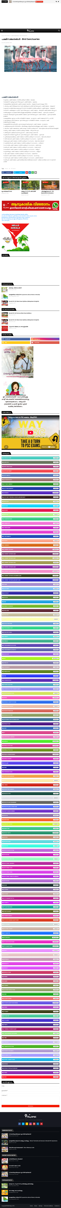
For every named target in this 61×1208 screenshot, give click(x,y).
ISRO (29, 728)
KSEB (29, 767)
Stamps (29, 1011)
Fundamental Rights (29, 649)
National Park (29, 872)
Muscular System (29, 850)
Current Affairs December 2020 (29, 575)
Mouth (29, 846)
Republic (29, 959)
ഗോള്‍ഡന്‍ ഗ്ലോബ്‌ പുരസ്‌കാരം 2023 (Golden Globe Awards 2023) (19, 216)
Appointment (29, 471)
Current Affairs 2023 (29, 567)
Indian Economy (29, 706)
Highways (29, 667)
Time (29, 1037)
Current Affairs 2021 (29, 558)
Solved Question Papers (29, 1003)
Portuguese (29, 911)
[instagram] (45, 339)
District (29, 593)
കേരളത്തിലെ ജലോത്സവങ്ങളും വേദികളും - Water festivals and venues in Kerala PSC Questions (33, 1140)
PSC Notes (7, 35)
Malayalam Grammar (29, 802)
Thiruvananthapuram (29, 1033)
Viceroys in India (29, 1051)
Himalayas (29, 671)
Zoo (29, 1077)
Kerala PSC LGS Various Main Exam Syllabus (20, 313)
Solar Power (29, 998)
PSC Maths (29, 933)
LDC (29, 780)
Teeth (29, 1024)
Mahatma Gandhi (29, 789)
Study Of (29, 1016)
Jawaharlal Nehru (29, 737)
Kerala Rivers (29, 758)
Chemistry (29, 523)
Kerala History (29, 745)
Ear (29, 601)
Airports (29, 462)
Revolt (29, 968)
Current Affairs (29, 549)
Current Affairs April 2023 (29, 571)
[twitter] (23, 1124)
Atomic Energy (29, 484)
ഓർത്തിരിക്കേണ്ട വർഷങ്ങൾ (15, 1159)
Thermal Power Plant (29, 1029)
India (29, 697)
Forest (6, 168)
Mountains (29, 841)
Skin (29, 994)
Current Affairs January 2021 (29, 580)
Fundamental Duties (29, 645)
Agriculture (29, 458)
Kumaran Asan (29, 772)
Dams (29, 584)
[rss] (16, 342)
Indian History (29, 715)
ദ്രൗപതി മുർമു (5, 220)
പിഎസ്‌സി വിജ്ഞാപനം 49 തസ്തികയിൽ (18, 326)
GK (9, 168)
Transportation (29, 1046)
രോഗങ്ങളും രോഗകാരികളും (16, 1190)
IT (29, 732)
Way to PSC (12, 1205)
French (29, 641)
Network (29, 881)
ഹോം (3, 35)
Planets (29, 902)
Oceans (29, 889)
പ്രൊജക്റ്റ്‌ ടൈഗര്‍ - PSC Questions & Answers (47, 192)
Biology (29, 501)
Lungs (29, 785)
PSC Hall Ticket (29, 928)
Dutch (29, 597)
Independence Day (29, 693)
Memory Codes (29, 824)
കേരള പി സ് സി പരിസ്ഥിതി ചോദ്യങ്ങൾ (28, 192)
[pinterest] (41, 1124)
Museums (29, 854)
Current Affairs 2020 (29, 554)
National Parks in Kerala (29, 876)
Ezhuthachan (29, 623)
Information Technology (29, 719)
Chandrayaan (29, 519)
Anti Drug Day (29, 466)
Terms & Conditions (48, 1205)
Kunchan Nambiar (29, 776)
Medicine (29, 819)
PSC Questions (29, 946)
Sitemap (40, 1205)
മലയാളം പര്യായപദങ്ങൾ (15, 288)
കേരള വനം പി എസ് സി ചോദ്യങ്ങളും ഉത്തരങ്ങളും (21, 1184)
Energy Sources (29, 606)
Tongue (29, 1042)
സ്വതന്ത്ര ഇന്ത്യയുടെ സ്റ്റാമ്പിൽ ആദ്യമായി (24, 1)
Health (29, 663)
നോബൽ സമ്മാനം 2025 (14, 1165)
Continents (29, 536)
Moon (29, 837)
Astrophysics (29, 479)
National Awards (29, 863)
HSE (29, 676)
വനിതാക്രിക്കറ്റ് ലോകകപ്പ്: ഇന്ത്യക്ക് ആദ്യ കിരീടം (15, 214)
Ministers (29, 828)
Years (29, 1072)
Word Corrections (29, 1059)
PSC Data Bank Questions (29, 920)
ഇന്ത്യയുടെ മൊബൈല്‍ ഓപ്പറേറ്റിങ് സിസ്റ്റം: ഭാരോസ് (16, 217)
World (29, 1064)
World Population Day (29, 1068)
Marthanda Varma (29, 811)
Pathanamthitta (29, 898)
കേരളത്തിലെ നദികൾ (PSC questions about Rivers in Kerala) (24, 294)
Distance (29, 588)
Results (29, 963)
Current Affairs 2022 (29, 562)
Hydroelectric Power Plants (29, 689)
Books (29, 510)
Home (31, 1205)
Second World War (29, 989)
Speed (29, 1007)
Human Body (29, 680)
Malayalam (29, 798)
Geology (29, 654)
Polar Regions (29, 907)
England (29, 610)
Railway (29, 955)
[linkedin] (38, 1124)
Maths (29, 815)
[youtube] (45, 342)
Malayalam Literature (29, 806)
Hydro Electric (29, 684)
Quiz (29, 950)
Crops (29, 540)
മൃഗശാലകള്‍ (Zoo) (7, 191)
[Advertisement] (30, 16)
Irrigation (29, 724)
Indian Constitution (29, 702)
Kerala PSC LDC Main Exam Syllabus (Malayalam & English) (24, 301)
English (29, 615)
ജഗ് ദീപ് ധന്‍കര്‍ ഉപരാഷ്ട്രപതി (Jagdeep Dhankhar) (15, 219)
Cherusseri (29, 527)
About (35, 1205)
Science (29, 985)
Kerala (29, 741)
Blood (29, 506)
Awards (29, 493)
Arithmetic (29, 475)
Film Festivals (29, 632)
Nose (29, 885)
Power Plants (29, 915)
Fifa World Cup (29, 628)
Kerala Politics (29, 750)
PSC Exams (29, 924)
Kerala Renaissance (29, 754)
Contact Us (56, 1205)
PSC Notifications (29, 942)
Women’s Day (29, 1055)
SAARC (29, 981)
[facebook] (16, 339)
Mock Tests (29, 833)
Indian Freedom (29, 710)
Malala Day (29, 793)
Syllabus (29, 1020)
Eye (29, 619)
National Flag (29, 867)
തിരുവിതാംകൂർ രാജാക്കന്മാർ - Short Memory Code (21, 1147)
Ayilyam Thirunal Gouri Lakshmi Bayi (29, 497)
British (29, 514)
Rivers (29, 976)
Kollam (29, 763)
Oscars (29, 894)
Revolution (29, 972)
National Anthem (29, 859)
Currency (29, 545)
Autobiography (29, 488)
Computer (29, 532)
